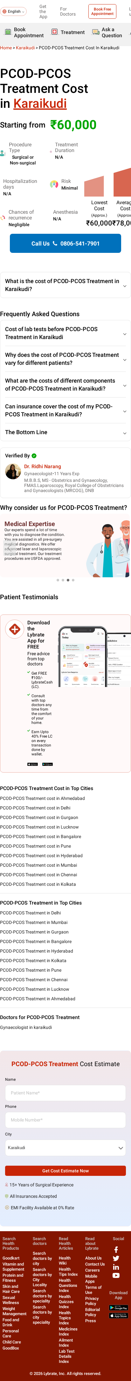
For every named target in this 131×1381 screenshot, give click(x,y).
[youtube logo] (116, 1277)
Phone (10, 1106)
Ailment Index (66, 1343)
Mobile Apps (91, 1279)
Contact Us (95, 1264)
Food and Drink (11, 1322)
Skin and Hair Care (11, 1289)
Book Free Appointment (102, 11)
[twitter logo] (116, 1260)
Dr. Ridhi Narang (42, 466)
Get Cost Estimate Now (65, 1170)
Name (10, 1079)
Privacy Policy (92, 1301)
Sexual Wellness (11, 1300)
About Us (93, 1258)
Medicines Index (68, 1331)
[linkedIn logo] (116, 1269)
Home (6, 47)
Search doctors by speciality (42, 1295)
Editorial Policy (92, 1312)
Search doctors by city (42, 1258)
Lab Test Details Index (66, 1356)
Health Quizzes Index (66, 1301)
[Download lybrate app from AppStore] (118, 1317)
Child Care (12, 1342)
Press (90, 1320)
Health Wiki (65, 1261)
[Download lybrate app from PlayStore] (118, 1309)
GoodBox (11, 1348)
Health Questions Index (68, 1285)
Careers (92, 1270)
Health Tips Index (68, 1272)
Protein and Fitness (13, 1278)
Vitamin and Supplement (13, 1267)
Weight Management (14, 1311)
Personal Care (11, 1333)
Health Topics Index (65, 1317)
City (8, 1134)
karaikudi (25, 47)
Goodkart (11, 1258)
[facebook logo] (116, 1252)
